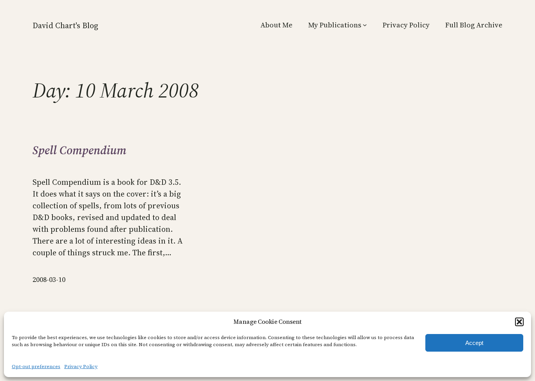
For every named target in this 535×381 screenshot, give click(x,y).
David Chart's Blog (65, 25)
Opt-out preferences (36, 366)
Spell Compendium (80, 150)
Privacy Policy (81, 366)
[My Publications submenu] (365, 25)
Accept (474, 342)
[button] (519, 322)
